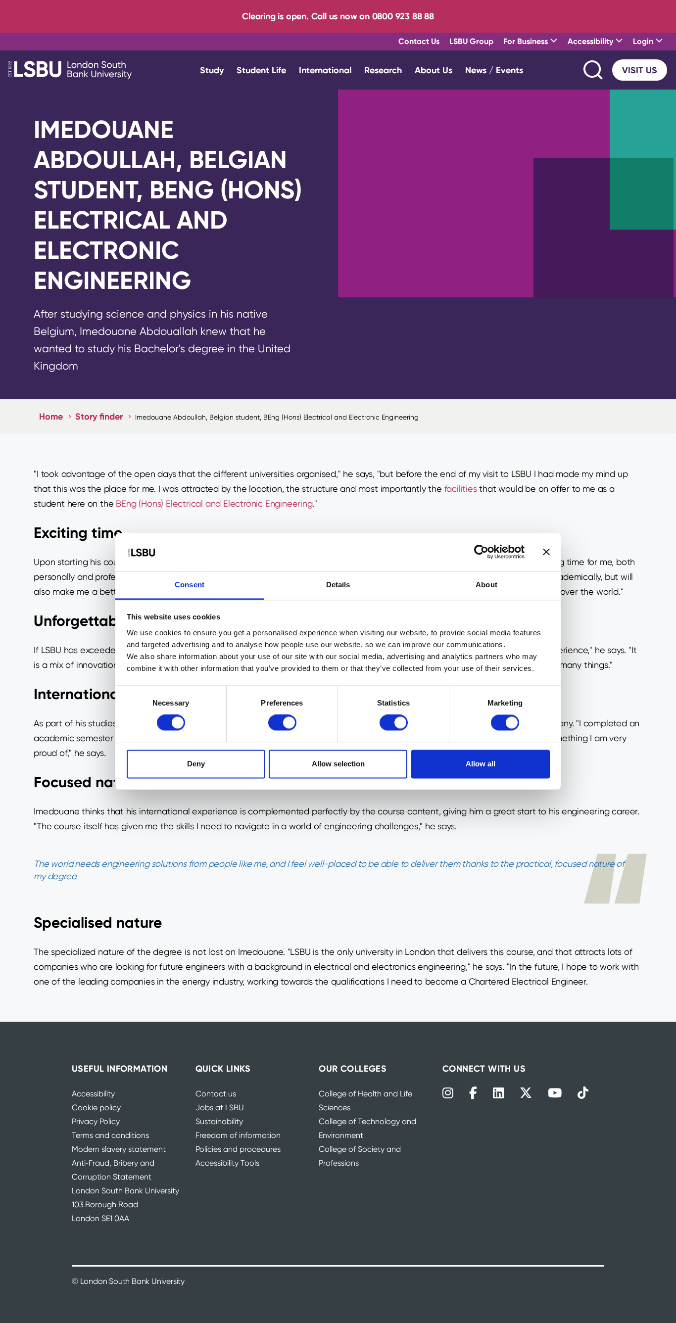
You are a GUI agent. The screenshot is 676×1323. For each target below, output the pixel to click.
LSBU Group (471, 41)
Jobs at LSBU (219, 1107)
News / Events (494, 70)
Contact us (215, 1093)
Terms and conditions (110, 1135)
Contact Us (418, 41)
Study (212, 70)
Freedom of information (238, 1135)
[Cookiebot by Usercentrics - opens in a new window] (481, 552)
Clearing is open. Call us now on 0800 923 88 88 (338, 16)
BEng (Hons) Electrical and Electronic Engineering (214, 503)
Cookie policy (96, 1107)
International (325, 70)
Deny (196, 763)
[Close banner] (546, 552)
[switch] (282, 723)
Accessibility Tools (227, 1163)
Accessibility (93, 1093)
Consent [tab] (189, 584)
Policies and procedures (238, 1149)
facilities (460, 488)
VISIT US (639, 70)
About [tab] (486, 584)
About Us (433, 70)
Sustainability (219, 1121)
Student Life (261, 70)
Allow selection (338, 763)
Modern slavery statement (119, 1149)
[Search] (593, 70)
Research (383, 70)
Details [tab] (338, 584)
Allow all (480, 763)
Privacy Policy (96, 1121)
